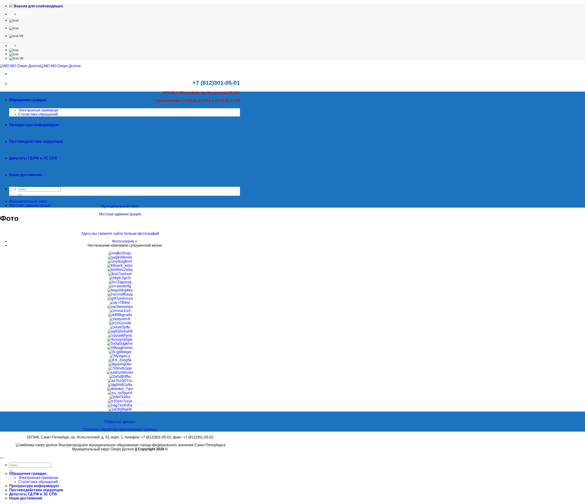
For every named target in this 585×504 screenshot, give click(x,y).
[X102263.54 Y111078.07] (14, 20)
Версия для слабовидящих (38, 6)
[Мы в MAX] (14, 28)
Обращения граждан (27, 100)
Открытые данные (120, 422)
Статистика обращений (38, 114)
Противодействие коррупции (36, 141)
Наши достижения (25, 175)
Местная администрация (120, 214)
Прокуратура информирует (34, 125)
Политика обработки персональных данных (120, 429)
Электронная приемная (38, 110)
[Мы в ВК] (16, 36)
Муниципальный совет (120, 206)
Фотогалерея (123, 241)
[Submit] (20, 194)
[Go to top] (2, 458)
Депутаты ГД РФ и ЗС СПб (33, 158)
